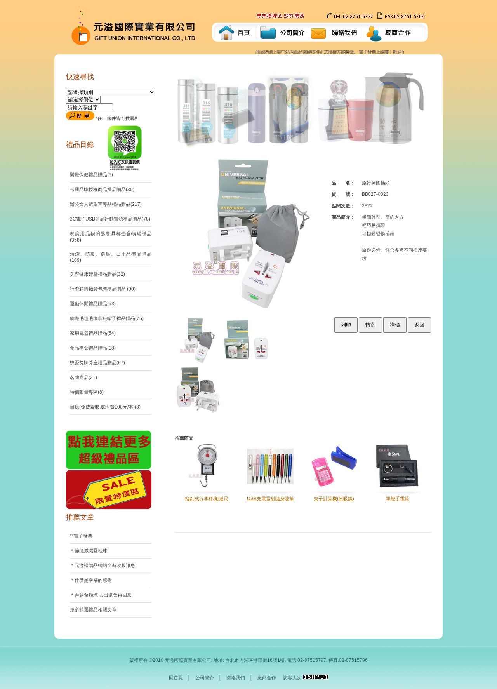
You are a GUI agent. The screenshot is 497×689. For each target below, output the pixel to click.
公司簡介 (204, 677)
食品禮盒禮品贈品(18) (93, 348)
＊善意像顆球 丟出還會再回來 (101, 595)
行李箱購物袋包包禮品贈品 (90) (103, 289)
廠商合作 (266, 677)
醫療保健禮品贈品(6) (91, 174)
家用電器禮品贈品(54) (93, 333)
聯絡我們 (235, 677)
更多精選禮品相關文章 (93, 609)
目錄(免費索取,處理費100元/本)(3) (105, 407)
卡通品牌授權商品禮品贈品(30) (102, 189)
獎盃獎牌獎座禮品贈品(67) (97, 362)
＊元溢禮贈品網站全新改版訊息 (102, 565)
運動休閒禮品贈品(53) (93, 303)
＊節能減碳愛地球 (88, 550)
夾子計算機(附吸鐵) (334, 498)
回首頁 (176, 677)
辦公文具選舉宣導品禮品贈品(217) (106, 204)
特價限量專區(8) (87, 392)
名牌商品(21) (83, 377)
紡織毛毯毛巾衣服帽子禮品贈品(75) (107, 318)
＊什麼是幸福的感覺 (91, 580)
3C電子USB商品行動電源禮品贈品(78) (110, 219)
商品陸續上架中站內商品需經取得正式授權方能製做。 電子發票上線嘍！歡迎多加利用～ (326, 52)
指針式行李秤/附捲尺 (206, 498)
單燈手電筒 (397, 498)
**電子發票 (81, 536)
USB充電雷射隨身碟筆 (270, 498)
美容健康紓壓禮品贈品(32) (97, 274)
